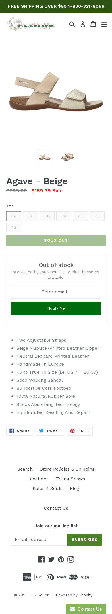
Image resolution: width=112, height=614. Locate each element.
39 (63, 216)
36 (13, 216)
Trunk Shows (70, 478)
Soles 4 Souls (48, 488)
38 (47, 216)
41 (97, 216)
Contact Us (56, 508)
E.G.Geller (39, 595)
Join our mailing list (56, 525)
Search (25, 469)
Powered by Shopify (74, 595)
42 (13, 227)
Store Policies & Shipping (67, 469)
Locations (38, 478)
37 (30, 216)
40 (80, 216)
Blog (74, 488)
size (10, 206)
